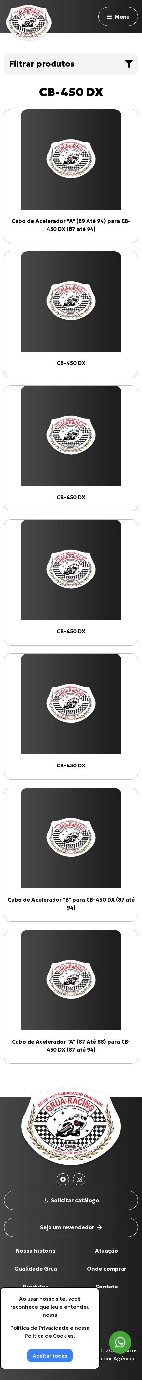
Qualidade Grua (35, 1268)
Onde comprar (106, 1268)
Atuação (106, 1251)
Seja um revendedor (67, 1227)
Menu (122, 16)
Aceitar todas (50, 1355)
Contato (106, 1286)
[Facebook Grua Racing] (63, 1179)
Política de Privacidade (39, 1327)
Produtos (35, 1286)
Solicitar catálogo (75, 1200)
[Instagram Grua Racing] (79, 1179)
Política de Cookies (49, 1335)
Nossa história (35, 1251)
